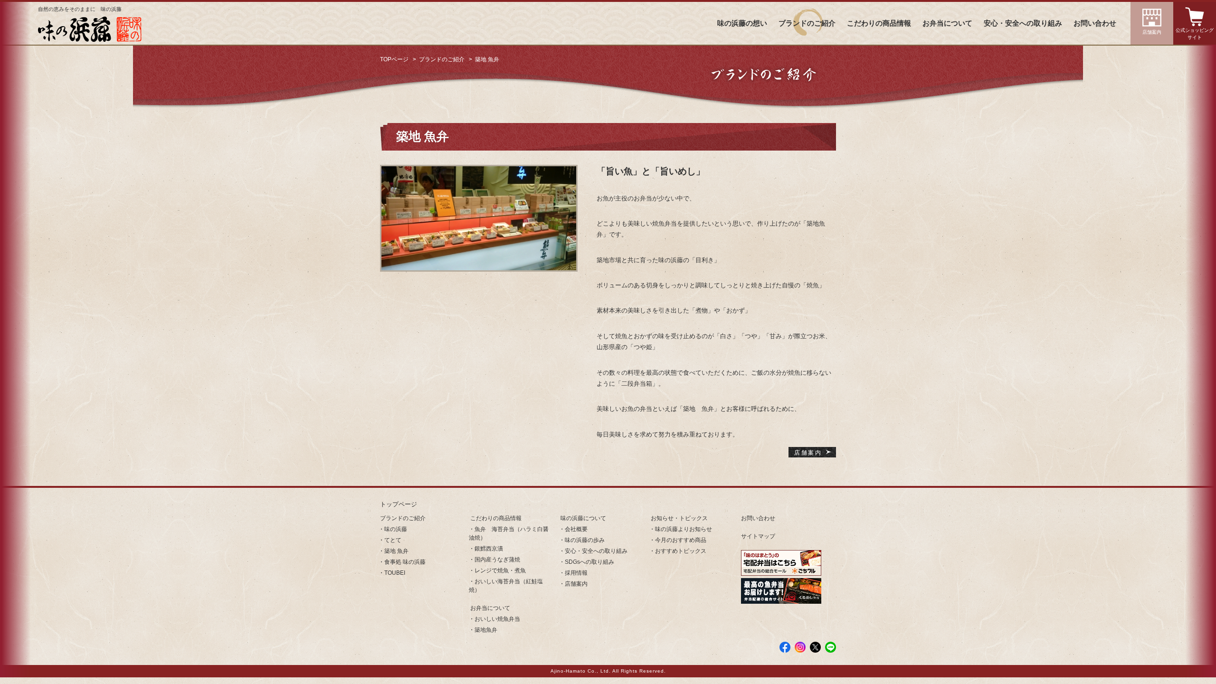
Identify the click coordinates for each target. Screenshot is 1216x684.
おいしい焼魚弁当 (497, 619)
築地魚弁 (486, 630)
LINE (830, 647)
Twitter (815, 647)
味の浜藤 (395, 529)
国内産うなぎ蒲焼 (497, 559)
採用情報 (576, 573)
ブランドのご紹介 (807, 23)
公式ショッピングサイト (1195, 34)
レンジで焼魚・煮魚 (500, 570)
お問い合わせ (1095, 23)
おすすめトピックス (680, 551)
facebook (784, 647)
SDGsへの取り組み (589, 562)
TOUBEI (394, 573)
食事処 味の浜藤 (405, 562)
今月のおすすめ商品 (680, 540)
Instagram (800, 647)
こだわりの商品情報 (879, 23)
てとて (392, 540)
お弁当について (947, 23)
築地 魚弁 (396, 551)
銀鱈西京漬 (489, 548)
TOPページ (394, 59)
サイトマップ (758, 536)
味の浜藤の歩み (585, 540)
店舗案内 (1151, 32)
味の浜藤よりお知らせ (683, 529)
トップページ (398, 504)
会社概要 (576, 529)
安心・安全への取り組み (1023, 23)
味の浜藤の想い (742, 23)
